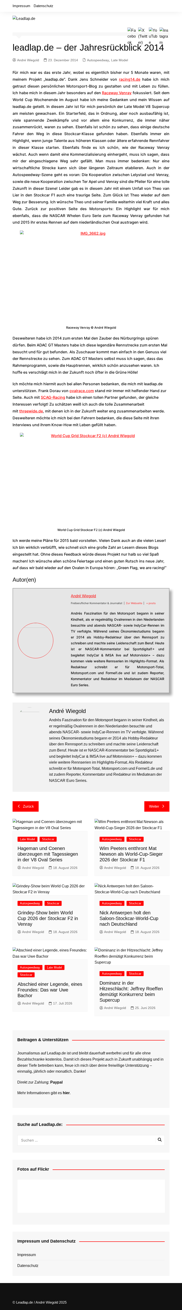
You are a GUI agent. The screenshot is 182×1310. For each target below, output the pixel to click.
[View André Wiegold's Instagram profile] (62, 657)
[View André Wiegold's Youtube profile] (62, 646)
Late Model (119, 60)
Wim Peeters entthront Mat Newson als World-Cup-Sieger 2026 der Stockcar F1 (131, 854)
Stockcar (48, 839)
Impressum (21, 6)
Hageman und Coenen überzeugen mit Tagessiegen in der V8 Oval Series (48, 854)
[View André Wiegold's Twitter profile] (62, 635)
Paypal (56, 1082)
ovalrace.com (81, 390)
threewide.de (31, 411)
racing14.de (129, 79)
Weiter (154, 806)
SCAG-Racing (53, 397)
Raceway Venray (117, 92)
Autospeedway (98, 60)
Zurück (28, 806)
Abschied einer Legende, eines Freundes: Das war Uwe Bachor (50, 990)
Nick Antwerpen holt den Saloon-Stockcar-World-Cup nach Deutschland (129, 918)
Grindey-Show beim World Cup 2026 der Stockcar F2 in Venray (48, 918)
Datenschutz (43, 6)
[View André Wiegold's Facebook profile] (62, 624)
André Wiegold (28, 60)
